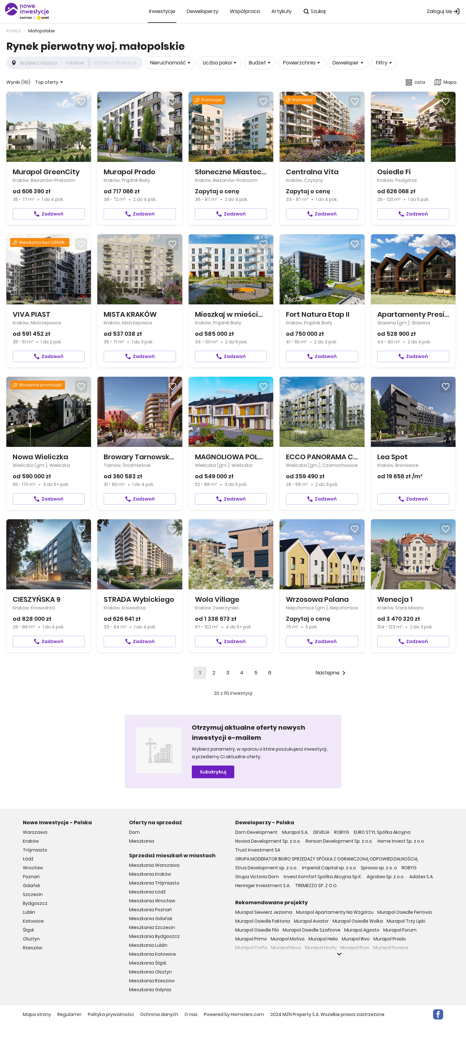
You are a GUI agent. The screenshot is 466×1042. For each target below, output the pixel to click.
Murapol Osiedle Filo (257, 930)
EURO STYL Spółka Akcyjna (382, 832)
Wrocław (33, 868)
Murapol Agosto (361, 930)
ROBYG (341, 832)
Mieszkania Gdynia (150, 989)
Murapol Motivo (288, 939)
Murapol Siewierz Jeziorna (263, 912)
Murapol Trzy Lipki (406, 921)
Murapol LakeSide (387, 956)
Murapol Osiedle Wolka (358, 921)
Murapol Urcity (321, 948)
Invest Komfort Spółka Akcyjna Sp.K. (323, 876)
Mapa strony (37, 1014)
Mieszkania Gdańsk (150, 918)
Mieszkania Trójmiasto (154, 883)
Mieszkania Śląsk (147, 963)
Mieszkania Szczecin (152, 927)
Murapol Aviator (311, 921)
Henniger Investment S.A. (262, 885)
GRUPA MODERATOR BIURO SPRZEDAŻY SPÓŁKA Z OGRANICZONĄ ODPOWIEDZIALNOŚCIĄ (326, 859)
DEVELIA (321, 832)
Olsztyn (31, 939)
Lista (420, 82)
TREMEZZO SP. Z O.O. (316, 885)
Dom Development (256, 832)
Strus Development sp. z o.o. (266, 868)
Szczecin (33, 894)
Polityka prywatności (111, 1014)
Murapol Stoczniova (297, 956)
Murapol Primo (251, 939)
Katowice (33, 921)
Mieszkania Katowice (152, 954)
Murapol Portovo (253, 956)
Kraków (31, 841)
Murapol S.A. (295, 832)
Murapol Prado (389, 939)
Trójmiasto (35, 850)
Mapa (449, 82)
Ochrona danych (159, 1014)
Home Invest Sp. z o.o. (401, 841)
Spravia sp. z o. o (379, 868)
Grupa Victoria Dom (257, 876)
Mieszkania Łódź (147, 892)
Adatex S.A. (421, 876)
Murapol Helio (323, 939)
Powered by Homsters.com (234, 1014)
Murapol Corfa (251, 948)
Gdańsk (31, 885)
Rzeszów (32, 948)
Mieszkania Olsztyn (150, 972)
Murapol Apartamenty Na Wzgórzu (334, 912)
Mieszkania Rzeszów (152, 981)
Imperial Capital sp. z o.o (329, 868)
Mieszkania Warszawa (154, 865)
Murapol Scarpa (390, 948)
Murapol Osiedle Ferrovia (404, 912)
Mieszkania (141, 841)
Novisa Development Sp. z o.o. (268, 841)
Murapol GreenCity (344, 956)
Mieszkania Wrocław (152, 901)
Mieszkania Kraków (150, 874)
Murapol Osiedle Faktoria (262, 921)
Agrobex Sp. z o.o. (386, 876)
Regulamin (69, 1014)
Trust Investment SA (257, 850)
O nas (190, 1014)
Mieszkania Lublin (148, 945)
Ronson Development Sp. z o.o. (339, 841)
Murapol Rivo (356, 939)
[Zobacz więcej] (339, 954)
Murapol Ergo (354, 948)
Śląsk (28, 930)
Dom (134, 832)
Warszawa (35, 832)
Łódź (28, 859)
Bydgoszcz (35, 903)
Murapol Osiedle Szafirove (311, 930)
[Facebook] (438, 1014)
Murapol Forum (400, 930)
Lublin (29, 912)
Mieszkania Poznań (150, 909)
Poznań (31, 876)
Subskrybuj (213, 772)
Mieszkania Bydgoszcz (154, 936)
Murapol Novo (286, 948)
